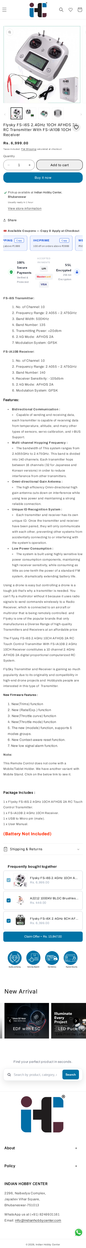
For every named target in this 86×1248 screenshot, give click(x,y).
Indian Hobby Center (48, 1244)
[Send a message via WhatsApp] (78, 1232)
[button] (61, 10)
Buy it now (43, 177)
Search (70, 1074)
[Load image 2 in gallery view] (30, 113)
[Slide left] (5, 114)
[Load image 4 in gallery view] (58, 113)
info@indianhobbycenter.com (38, 1220)
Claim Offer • (43, 936)
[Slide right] (81, 114)
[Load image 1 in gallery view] (16, 113)
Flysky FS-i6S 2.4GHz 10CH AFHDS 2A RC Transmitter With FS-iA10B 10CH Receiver (54, 878)
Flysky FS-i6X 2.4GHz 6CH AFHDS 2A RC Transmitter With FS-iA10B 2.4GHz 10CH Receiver (54, 918)
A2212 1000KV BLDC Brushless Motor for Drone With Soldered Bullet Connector (54, 898)
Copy (11, 240)
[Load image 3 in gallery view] (44, 113)
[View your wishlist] (70, 10)
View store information (24, 208)
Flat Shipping (28, 149)
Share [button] (12, 220)
